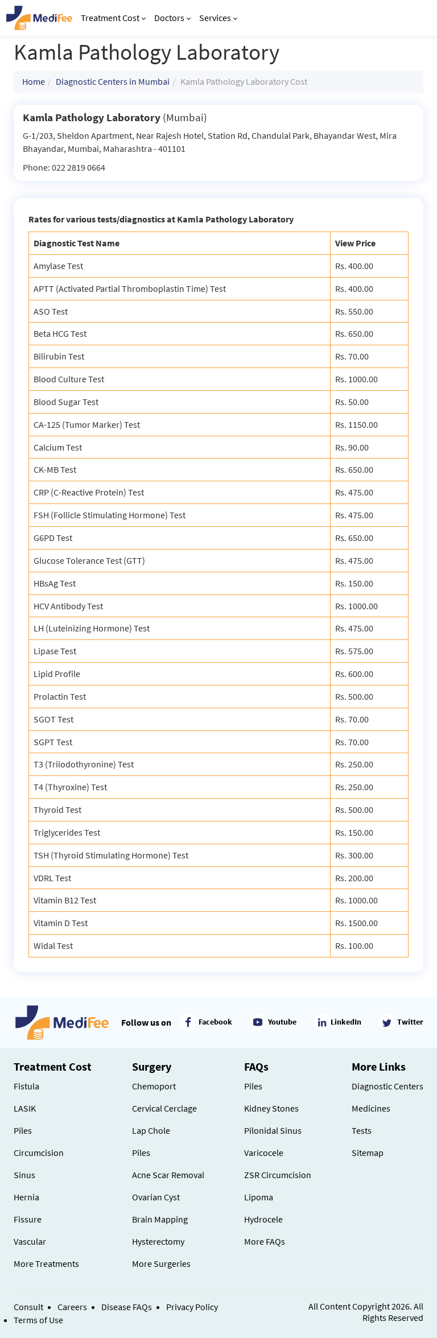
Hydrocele (263, 1219)
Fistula (26, 1086)
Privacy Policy (192, 1306)
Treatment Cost (110, 17)
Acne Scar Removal (168, 1174)
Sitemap (368, 1152)
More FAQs (264, 1241)
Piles (23, 1130)
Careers (72, 1306)
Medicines (371, 1108)
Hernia (26, 1197)
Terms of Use (38, 1319)
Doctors (169, 17)
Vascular (30, 1241)
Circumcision (39, 1152)
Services (215, 17)
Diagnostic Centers (387, 1086)
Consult (28, 1306)
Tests (362, 1130)
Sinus (24, 1174)
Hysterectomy (158, 1241)
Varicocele (263, 1152)
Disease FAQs (126, 1306)
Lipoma (258, 1197)
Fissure (28, 1219)
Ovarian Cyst (156, 1197)
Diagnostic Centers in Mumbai (113, 81)
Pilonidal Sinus (273, 1130)
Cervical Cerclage (164, 1108)
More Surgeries (161, 1263)
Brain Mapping (160, 1219)
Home (33, 81)
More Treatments (46, 1263)
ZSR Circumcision (277, 1174)
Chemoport (154, 1086)
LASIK (25, 1108)
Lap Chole (151, 1130)
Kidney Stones (271, 1108)
